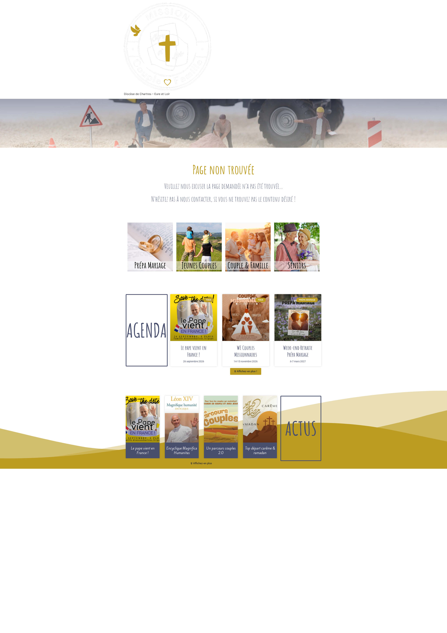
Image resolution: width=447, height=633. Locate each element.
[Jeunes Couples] (199, 247)
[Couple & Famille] (248, 247)
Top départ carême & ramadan (260, 450)
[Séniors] (297, 247)
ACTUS (301, 428)
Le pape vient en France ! (193, 351)
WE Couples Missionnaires (245, 351)
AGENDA (146, 330)
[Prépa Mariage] (150, 247)
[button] (245, 371)
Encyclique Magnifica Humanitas (181, 450)
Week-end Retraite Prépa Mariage (297, 351)
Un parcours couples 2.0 (221, 450)
